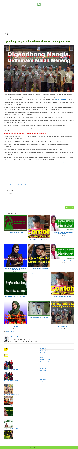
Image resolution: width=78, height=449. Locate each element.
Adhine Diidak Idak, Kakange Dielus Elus (39, 268)
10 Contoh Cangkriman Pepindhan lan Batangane (39, 240)
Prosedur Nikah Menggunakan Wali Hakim (11, 394)
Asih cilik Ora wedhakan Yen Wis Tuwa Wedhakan (39, 318)
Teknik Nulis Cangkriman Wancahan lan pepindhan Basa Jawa (39, 274)
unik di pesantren (43, 381)
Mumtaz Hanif (14, 337)
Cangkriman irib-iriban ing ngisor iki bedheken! (62, 297)
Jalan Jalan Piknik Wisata (44, 352)
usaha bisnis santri (43, 383)
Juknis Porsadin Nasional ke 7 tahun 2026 (11, 380)
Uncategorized (43, 379)
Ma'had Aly (42, 357)
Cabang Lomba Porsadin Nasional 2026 (11, 369)
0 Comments (38, 341)
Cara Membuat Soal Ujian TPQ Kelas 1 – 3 (11, 439)
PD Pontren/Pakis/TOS (44, 361)
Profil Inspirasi (43, 370)
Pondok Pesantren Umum (45, 366)
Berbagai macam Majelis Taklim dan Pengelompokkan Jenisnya (15, 357)
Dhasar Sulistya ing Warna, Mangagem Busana (12, 417)
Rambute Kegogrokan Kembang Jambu (63, 260)
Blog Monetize (43, 348)
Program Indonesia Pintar (45, 375)
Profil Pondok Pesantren (44, 372)
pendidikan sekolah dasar (27, 341)
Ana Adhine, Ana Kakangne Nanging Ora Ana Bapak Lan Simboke (15, 269)
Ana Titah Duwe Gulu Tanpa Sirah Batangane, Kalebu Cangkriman (62, 233)
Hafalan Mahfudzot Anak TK (9, 351)
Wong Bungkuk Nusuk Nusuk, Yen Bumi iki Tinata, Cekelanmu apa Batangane (15, 297)
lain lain (41, 354)
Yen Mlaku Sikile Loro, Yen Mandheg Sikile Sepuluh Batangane (62, 325)
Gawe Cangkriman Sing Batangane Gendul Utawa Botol (15, 325)
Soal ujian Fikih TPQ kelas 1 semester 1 (11, 428)
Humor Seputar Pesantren (45, 350)
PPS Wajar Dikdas (43, 368)
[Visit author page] (6, 338)
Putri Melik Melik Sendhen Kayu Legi (15, 232)
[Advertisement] (39, 18)
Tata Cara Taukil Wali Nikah (8, 405)
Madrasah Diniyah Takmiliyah (45, 359)
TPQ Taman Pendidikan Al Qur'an (46, 377)
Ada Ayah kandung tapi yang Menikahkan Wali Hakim (13, 382)
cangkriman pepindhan (60, 99)
